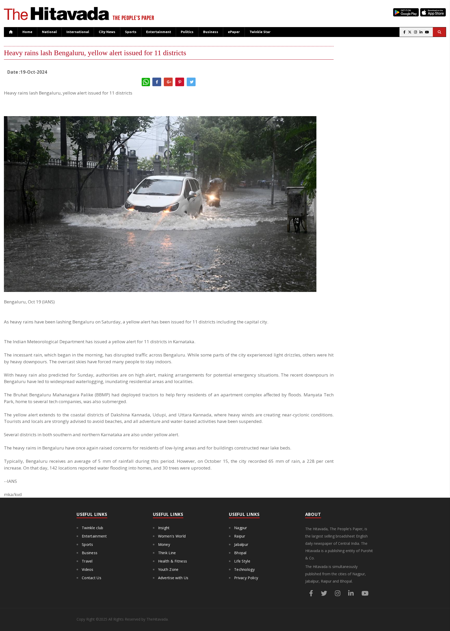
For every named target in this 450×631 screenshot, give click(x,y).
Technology (244, 569)
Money (164, 544)
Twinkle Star (260, 32)
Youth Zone (168, 569)
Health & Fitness (172, 561)
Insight (164, 527)
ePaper (234, 32)
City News (107, 32)
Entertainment (158, 32)
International (77, 32)
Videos (87, 569)
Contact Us (91, 577)
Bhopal (240, 552)
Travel (87, 561)
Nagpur (240, 527)
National (49, 32)
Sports (130, 32)
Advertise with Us (173, 577)
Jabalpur (241, 544)
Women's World (172, 536)
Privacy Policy (246, 577)
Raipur (239, 536)
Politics (187, 32)
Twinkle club (92, 527)
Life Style (242, 561)
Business (210, 32)
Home (27, 32)
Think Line (167, 552)
